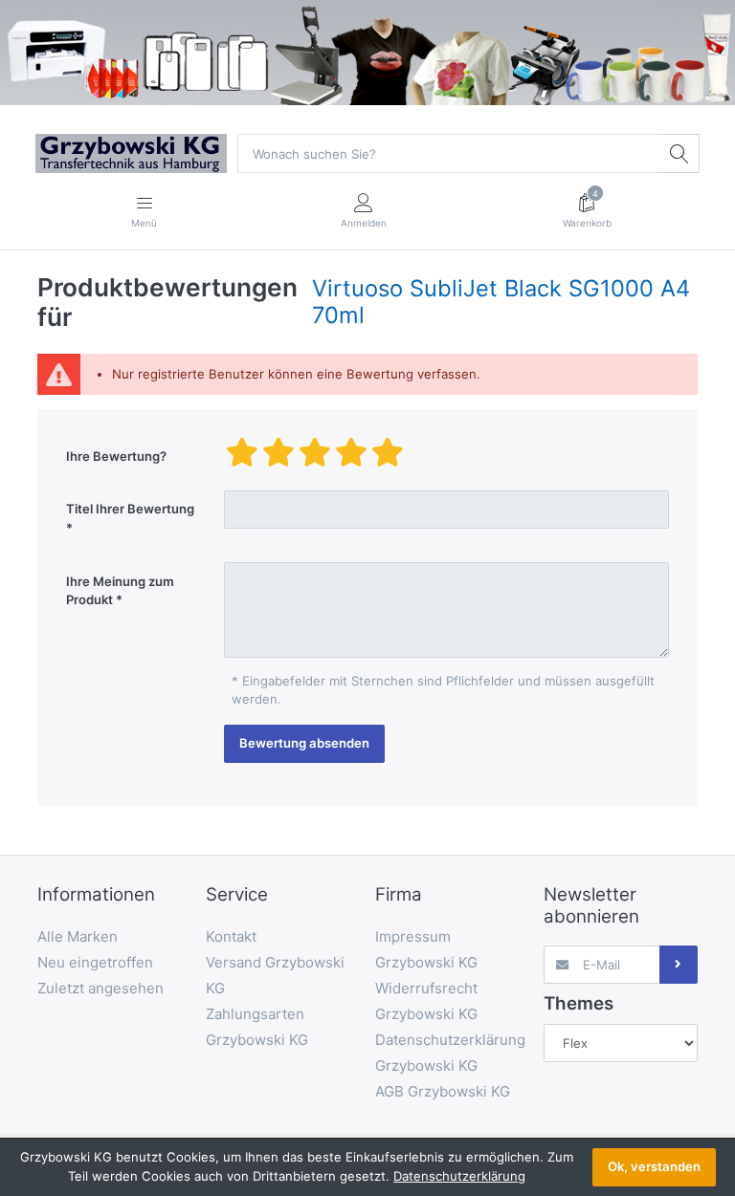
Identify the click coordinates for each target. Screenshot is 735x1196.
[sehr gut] (387, 452)
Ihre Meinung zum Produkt (120, 591)
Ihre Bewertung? (116, 456)
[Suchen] (679, 153)
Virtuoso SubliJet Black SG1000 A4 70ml (501, 301)
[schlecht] (242, 452)
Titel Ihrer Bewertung (130, 508)
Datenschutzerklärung (459, 1176)
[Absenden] (678, 965)
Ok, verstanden (654, 1166)
